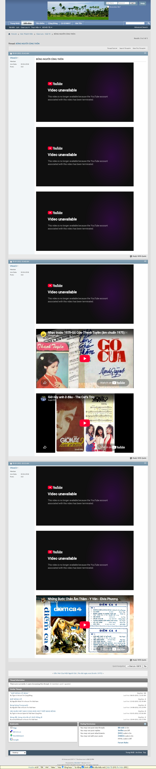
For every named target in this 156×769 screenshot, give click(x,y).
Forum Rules (123, 743)
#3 (145, 463)
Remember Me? (115, 7)
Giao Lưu (24, 27)
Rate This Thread (138, 48)
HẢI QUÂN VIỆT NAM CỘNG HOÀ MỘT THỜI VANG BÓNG (33, 711)
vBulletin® (77, 763)
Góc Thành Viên (26, 34)
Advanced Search (141, 27)
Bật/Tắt (110, 767)
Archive (139, 752)
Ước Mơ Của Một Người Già (65, 673)
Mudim (31, 767)
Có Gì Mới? (66, 23)
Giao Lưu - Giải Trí (43, 34)
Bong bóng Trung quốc (19, 705)
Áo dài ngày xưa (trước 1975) (90, 673)
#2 (145, 261)
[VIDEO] (121, 736)
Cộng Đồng (53, 23)
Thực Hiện (35, 27)
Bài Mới (12, 27)
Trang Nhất (15, 23)
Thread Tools (111, 48)
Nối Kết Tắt (46, 27)
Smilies (121, 731)
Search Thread (124, 48)
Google (16, 740)
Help (143, 3)
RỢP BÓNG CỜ (16, 699)
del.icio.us (17, 732)
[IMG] (120, 733)
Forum (14, 34)
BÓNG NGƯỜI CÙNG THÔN (27, 44)
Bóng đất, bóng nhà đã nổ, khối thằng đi (26, 717)
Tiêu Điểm (40, 23)
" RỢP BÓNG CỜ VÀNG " (19, 693)
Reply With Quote (139, 256)
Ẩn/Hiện (120, 767)
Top (145, 666)
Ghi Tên (78, 23)
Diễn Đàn (28, 23)
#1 (145, 53)
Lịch (17, 27)
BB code (121, 728)
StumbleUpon (18, 736)
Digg (14, 728)
